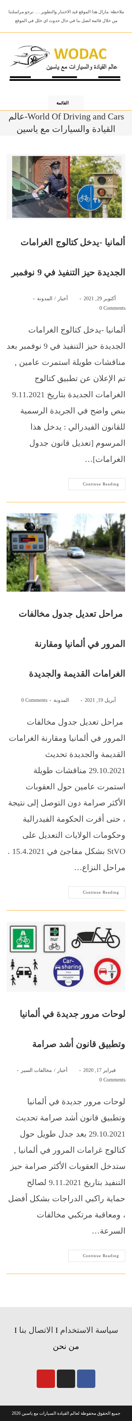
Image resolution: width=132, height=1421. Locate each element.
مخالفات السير (36, 1070)
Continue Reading (93, 482)
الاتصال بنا (36, 1330)
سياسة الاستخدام (89, 1330)
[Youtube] (46, 1379)
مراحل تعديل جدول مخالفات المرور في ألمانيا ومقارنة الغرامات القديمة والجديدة (72, 643)
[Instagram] (66, 1379)
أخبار (63, 298)
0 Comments (112, 308)
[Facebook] (86, 1379)
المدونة (44, 298)
